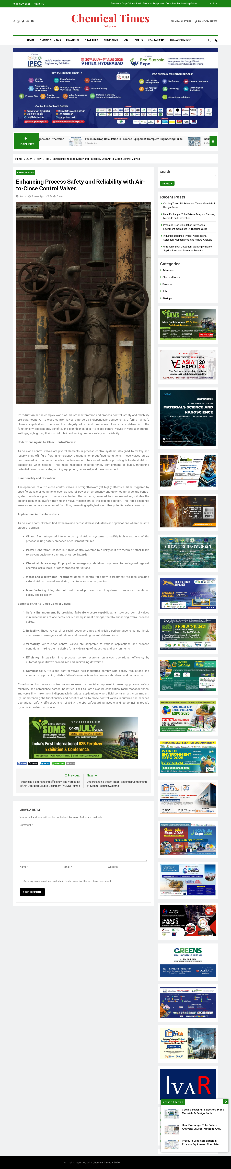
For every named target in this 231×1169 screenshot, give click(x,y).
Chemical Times (110, 18)
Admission (110, 40)
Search (165, 171)
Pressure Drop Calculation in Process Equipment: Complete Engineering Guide (66, 139)
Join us (138, 40)
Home (30, 40)
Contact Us (156, 40)
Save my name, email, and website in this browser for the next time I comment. (67, 881)
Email (68, 866)
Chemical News (50, 40)
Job (125, 40)
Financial (73, 40)
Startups (91, 40)
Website (113, 866)
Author (23, 196)
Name (24, 866)
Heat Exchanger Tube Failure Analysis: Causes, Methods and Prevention (201, 1129)
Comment (26, 824)
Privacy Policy (180, 40)
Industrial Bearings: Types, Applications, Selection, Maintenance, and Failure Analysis (150, 3)
